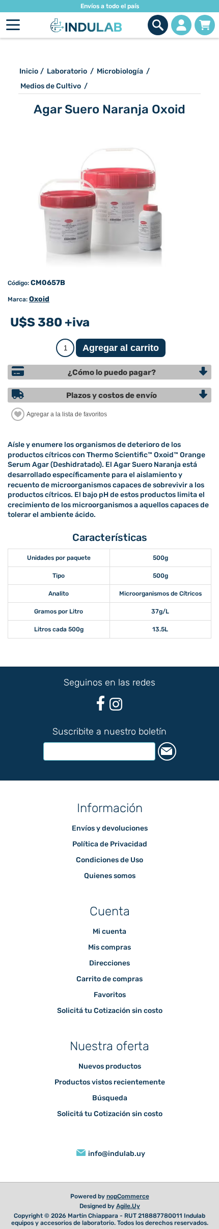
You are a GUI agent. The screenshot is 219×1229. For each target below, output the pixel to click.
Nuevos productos (109, 1066)
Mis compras (109, 947)
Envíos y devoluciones (110, 828)
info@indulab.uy (116, 1153)
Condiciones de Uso (109, 860)
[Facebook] (100, 703)
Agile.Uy (128, 1206)
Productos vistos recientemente (109, 1082)
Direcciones (109, 963)
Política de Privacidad (109, 844)
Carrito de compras (205, 25)
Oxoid (39, 299)
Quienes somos (109, 875)
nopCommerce (127, 1196)
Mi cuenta (109, 931)
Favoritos (110, 994)
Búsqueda (109, 1098)
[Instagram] (116, 704)
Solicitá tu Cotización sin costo (109, 1010)
